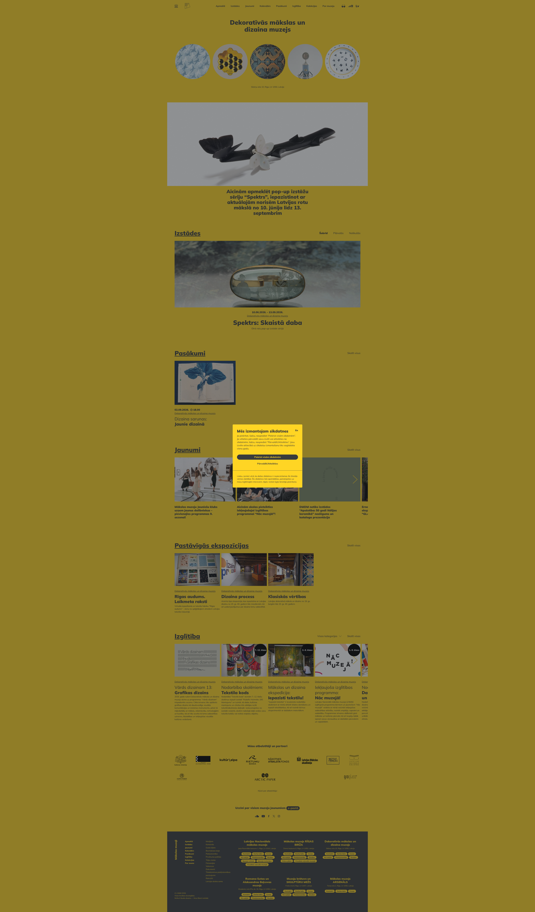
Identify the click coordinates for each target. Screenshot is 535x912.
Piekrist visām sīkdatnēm (267, 457)
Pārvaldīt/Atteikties (267, 463)
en (296, 430)
